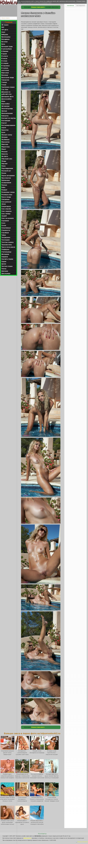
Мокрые (4, 151)
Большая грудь (7, 46)
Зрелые (4, 111)
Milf (2, 27)
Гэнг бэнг (4, 89)
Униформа (5, 249)
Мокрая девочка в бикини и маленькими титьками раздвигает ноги (37, 800)
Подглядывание (7, 168)
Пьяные (4, 185)
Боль (3, 44)
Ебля (3, 101)
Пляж (3, 166)
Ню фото (4, 156)
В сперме (4, 63)
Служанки (5, 220)
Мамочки (4, 144)
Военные (4, 75)
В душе (4, 53)
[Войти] (8, 10)
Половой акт (6, 171)
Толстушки (5, 240)
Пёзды (3, 161)
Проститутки (6, 178)
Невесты (4, 154)
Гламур (4, 82)
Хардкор (4, 256)
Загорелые (5, 106)
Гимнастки (5, 80)
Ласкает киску (6, 135)
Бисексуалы (5, 37)
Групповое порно (8, 87)
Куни (3, 132)
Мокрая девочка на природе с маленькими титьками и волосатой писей (22, 777)
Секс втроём (6, 209)
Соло (3, 223)
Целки (3, 264)
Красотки (4, 130)
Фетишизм (5, 254)
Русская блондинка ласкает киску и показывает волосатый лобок (37, 777)
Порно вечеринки (8, 175)
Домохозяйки (6, 99)
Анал (3, 32)
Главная (8, 22)
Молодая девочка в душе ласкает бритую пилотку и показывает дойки (52, 777)
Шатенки (4, 271)
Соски (3, 225)
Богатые (4, 41)
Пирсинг (4, 163)
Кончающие (5, 120)
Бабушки (4, 34)
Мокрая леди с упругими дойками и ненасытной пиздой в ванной (7, 777)
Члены (3, 268)
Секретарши (6, 206)
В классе (4, 56)
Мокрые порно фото (38, 7)
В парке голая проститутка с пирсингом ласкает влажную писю (52, 753)
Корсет (4, 123)
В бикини (4, 51)
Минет (3, 149)
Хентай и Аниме (7, 259)
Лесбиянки (5, 139)
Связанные (5, 199)
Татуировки (5, 237)
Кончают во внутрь (8, 118)
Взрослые (5, 72)
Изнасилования (7, 113)
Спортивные (6, 228)
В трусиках (5, 65)
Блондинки (5, 39)
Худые (3, 261)
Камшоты (4, 115)
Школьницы (5, 273)
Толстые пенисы (7, 242)
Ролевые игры (6, 194)
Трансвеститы (6, 244)
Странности (5, 230)
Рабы (3, 187)
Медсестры (5, 147)
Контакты (42, 833)
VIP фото (4, 29)
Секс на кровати (7, 218)
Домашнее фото (7, 96)
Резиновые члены (8, 192)
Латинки (4, 137)
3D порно (5, 25)
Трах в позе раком (8, 247)
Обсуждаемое (80, 5)
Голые (3, 84)
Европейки (5, 103)
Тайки (3, 235)
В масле (4, 58)
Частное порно (7, 266)
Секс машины (6, 211)
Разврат (4, 190)
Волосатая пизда (7, 77)
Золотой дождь (7, 108)
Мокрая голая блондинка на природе (37, 751)
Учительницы (6, 252)
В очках (4, 61)
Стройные (5, 232)
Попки (3, 173)
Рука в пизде (6, 197)
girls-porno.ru (27, 838)
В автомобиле (6, 49)
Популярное (70, 5)
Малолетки (5, 142)
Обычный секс (6, 159)
